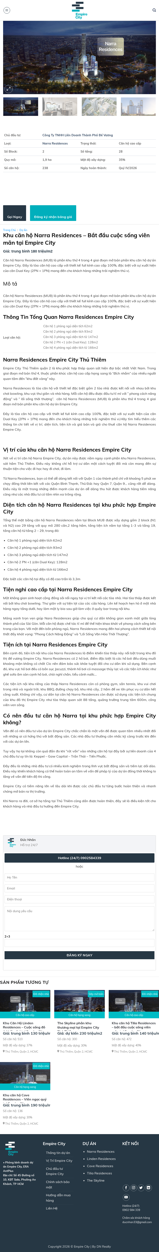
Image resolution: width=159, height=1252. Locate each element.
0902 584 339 (131, 1210)
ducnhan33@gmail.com (137, 1222)
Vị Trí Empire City (59, 1160)
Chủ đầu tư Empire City (55, 1171)
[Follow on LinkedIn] (148, 1187)
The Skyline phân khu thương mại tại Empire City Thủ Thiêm (78, 1027)
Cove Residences (100, 1166)
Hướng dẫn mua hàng (58, 1197)
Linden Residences (101, 1159)
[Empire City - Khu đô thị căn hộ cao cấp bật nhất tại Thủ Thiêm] (79, 10)
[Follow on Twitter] (141, 1187)
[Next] (147, 57)
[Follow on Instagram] (133, 1187)
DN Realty (104, 1246)
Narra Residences (55, 143)
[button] (7, 10)
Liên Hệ (52, 1208)
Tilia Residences (99, 1173)
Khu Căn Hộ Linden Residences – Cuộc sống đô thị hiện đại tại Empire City (24, 1027)
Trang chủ (9, 230)
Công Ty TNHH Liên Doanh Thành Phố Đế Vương (77, 135)
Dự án (23, 230)
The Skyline (96, 1180)
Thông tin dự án (58, 1153)
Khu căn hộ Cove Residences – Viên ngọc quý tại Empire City (25, 1099)
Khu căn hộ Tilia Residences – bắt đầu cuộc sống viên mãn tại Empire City (134, 1027)
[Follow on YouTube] (126, 1197)
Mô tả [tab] (10, 283)
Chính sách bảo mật (58, 1184)
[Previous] (11, 57)
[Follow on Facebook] (126, 1187)
